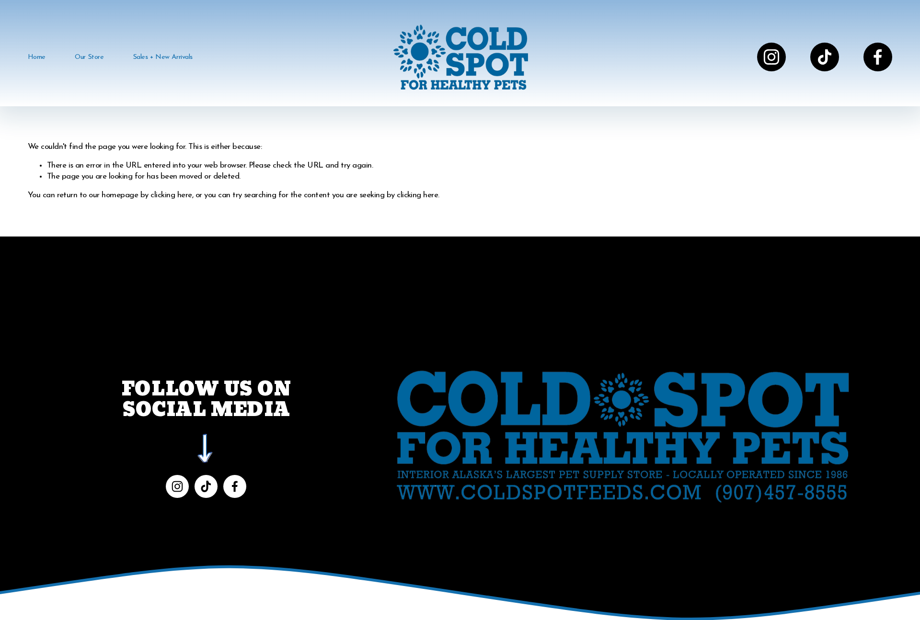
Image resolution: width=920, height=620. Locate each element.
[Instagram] (771, 57)
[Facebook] (877, 57)
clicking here (171, 195)
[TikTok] (824, 57)
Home (37, 57)
